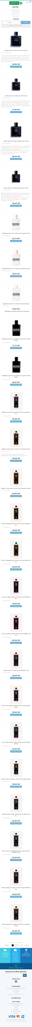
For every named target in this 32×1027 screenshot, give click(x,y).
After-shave (15, 16)
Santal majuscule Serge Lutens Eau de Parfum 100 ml (16, 925)
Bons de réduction (16, 1011)
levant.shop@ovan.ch (19, 994)
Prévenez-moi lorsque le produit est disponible (16, 311)
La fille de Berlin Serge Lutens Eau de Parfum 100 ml (16, 634)
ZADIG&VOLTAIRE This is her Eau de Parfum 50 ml (16, 268)
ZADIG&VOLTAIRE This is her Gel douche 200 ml (16, 303)
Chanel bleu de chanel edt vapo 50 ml (16, 96)
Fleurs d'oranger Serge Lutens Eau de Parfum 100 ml (16, 561)
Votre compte (16, 1001)
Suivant (27, 945)
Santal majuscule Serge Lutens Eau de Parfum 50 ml (16, 888)
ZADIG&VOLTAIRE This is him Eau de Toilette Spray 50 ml (16, 339)
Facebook (16, 981)
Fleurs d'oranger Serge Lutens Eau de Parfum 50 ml (16, 524)
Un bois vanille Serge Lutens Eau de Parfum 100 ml (16, 815)
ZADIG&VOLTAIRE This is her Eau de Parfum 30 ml (16, 233)
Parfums (15, 7)
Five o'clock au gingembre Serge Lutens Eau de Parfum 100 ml (16, 851)
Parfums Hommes (15, 12)
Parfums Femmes (15, 9)
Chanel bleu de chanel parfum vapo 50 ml (16, 188)
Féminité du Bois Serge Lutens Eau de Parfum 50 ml (16, 413)
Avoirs (16, 1007)
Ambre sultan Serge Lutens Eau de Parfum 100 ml (16, 488)
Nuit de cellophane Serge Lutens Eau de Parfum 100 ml (16, 743)
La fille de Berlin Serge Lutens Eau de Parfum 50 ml (16, 597)
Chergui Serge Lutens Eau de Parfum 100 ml (16, 670)
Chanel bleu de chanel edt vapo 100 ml (16, 50)
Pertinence (13, 22)
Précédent (6, 945)
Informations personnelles (16, 1003)
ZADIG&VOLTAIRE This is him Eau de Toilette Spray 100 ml (16, 376)
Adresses (16, 1009)
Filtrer (25, 22)
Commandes (16, 1005)
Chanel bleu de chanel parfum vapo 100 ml (16, 141)
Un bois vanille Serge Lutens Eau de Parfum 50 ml (16, 779)
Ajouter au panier (16, 66)
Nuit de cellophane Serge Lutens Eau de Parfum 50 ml (16, 706)
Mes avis (16, 1013)
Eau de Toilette (15, 14)
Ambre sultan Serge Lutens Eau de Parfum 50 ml (16, 449)
